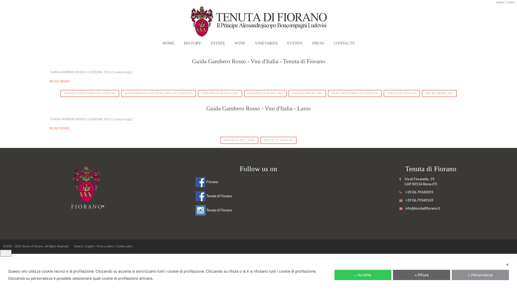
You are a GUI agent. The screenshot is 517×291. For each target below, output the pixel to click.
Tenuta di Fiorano (401, 93)
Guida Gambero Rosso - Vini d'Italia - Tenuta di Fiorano (258, 61)
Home (168, 43)
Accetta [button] (364, 275)
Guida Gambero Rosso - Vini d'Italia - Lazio (258, 108)
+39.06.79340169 (419, 200)
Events (295, 43)
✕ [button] (507, 265)
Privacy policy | (106, 246)
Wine (239, 43)
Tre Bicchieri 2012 (439, 93)
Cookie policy (124, 246)
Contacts (344, 43)
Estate (218, 43)
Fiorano (212, 182)
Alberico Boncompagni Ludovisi (90, 93)
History (192, 43)
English (511, 2)
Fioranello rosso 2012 (265, 93)
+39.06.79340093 (419, 192)
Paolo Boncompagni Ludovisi (354, 93)
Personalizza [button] (482, 275)
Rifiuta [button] (423, 275)
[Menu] (6, 253)
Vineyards (266, 43)
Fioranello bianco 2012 (220, 93)
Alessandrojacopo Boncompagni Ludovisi (158, 93)
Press (318, 43)
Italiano (500, 2)
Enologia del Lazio (239, 140)
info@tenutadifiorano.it (422, 208)
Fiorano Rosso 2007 (307, 93)
